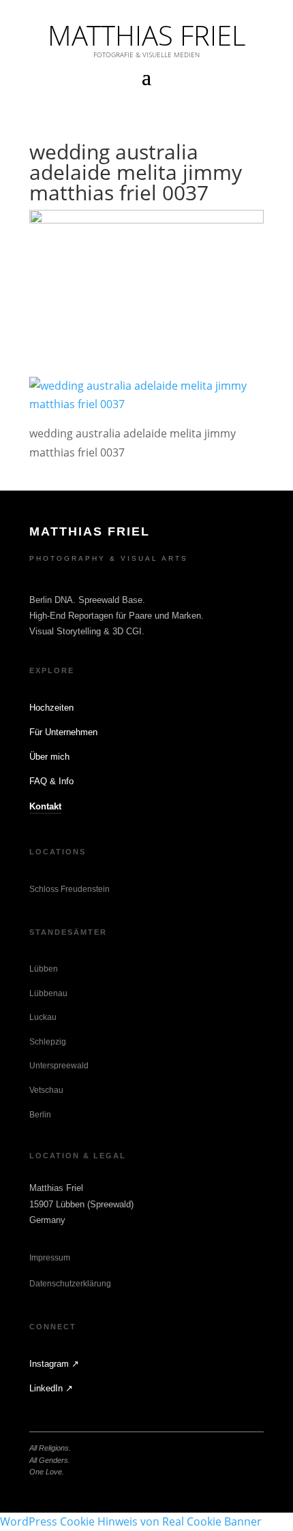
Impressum (49, 1258)
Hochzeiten (51, 707)
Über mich (49, 757)
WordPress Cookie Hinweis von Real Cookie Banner (131, 1521)
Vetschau (46, 1090)
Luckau (43, 1017)
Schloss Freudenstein (69, 889)
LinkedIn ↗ (51, 1388)
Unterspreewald (59, 1065)
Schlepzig (47, 1042)
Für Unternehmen (63, 732)
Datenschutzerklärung (70, 1283)
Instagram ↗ (54, 1364)
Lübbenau (48, 993)
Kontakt (45, 806)
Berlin (40, 1114)
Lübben (43, 969)
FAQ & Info (51, 781)
